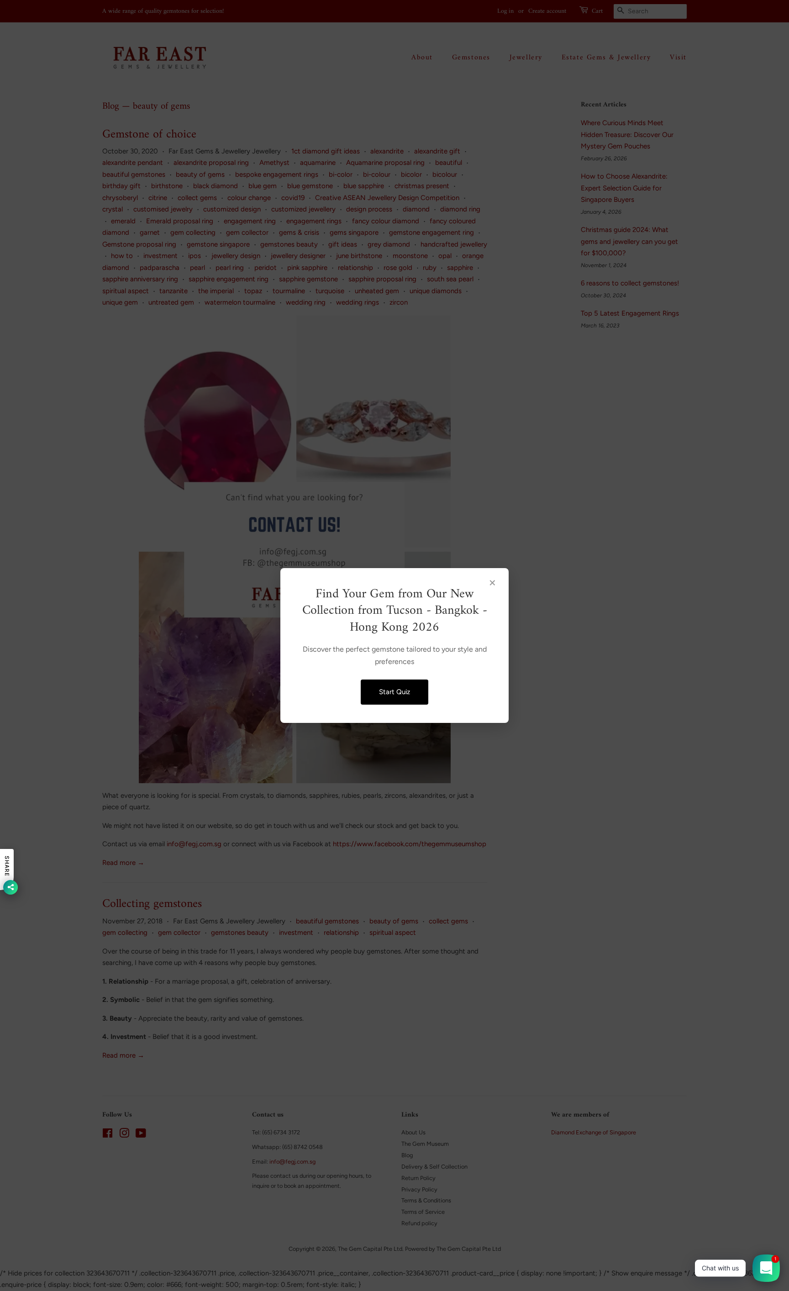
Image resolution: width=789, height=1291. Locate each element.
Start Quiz (394, 692)
